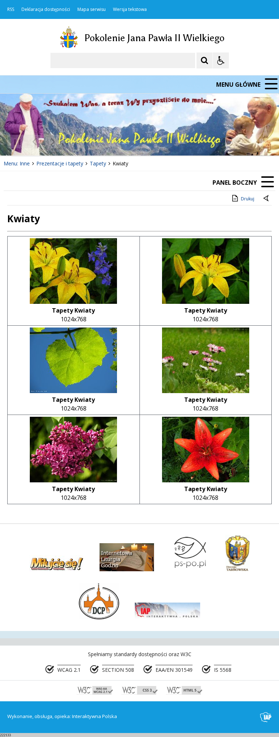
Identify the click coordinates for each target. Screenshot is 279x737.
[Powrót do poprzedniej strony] (267, 199)
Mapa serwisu (91, 9)
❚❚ (14, 141)
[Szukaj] (205, 60)
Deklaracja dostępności (45, 9)
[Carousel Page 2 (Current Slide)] (77, 141)
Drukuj (247, 199)
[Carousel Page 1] (70, 141)
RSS (10, 9)
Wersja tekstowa (130, 9)
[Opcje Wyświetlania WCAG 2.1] (221, 60)
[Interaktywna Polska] (266, 717)
